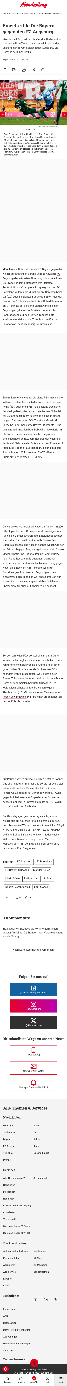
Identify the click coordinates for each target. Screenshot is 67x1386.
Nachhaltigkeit (41, 1153)
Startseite (6, 13)
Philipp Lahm (42, 554)
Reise (36, 1146)
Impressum (9, 1309)
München (8, 1125)
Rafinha (29, 554)
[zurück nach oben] (34, 1363)
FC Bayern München (26, 13)
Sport (14, 13)
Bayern (7, 1139)
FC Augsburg (24, 861)
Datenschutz (9, 1323)
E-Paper (7, 1278)
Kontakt (7, 1285)
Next (64, 114)
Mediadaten (40, 1251)
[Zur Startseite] (33, 7)
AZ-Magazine (40, 1265)
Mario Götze (12, 878)
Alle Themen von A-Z (14, 1178)
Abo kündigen (10, 1336)
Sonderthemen (41, 1272)
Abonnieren (9, 1265)
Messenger (9, 1192)
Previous (2, 114)
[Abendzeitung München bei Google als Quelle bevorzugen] (43, 70)
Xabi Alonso (57, 549)
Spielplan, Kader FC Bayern (17, 1226)
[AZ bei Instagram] (46, 1300)
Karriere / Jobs (11, 1258)
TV (35, 1132)
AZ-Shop (38, 1258)
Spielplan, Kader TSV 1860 (17, 1233)
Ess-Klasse (9, 1212)
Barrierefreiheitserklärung (16, 1330)
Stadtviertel (9, 1132)
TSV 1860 (8, 1153)
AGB (5, 1316)
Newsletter (9, 1185)
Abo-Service (9, 1272)
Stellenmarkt (40, 1178)
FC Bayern (44, 269)
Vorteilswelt (9, 1219)
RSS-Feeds (8, 1198)
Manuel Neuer (33, 526)
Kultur (37, 1139)
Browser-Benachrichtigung (17, 1205)
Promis (7, 1160)
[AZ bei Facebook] (36, 1300)
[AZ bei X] (56, 1300)
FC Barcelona (44, 861)
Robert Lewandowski (15, 696)
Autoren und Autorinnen (15, 1251)
